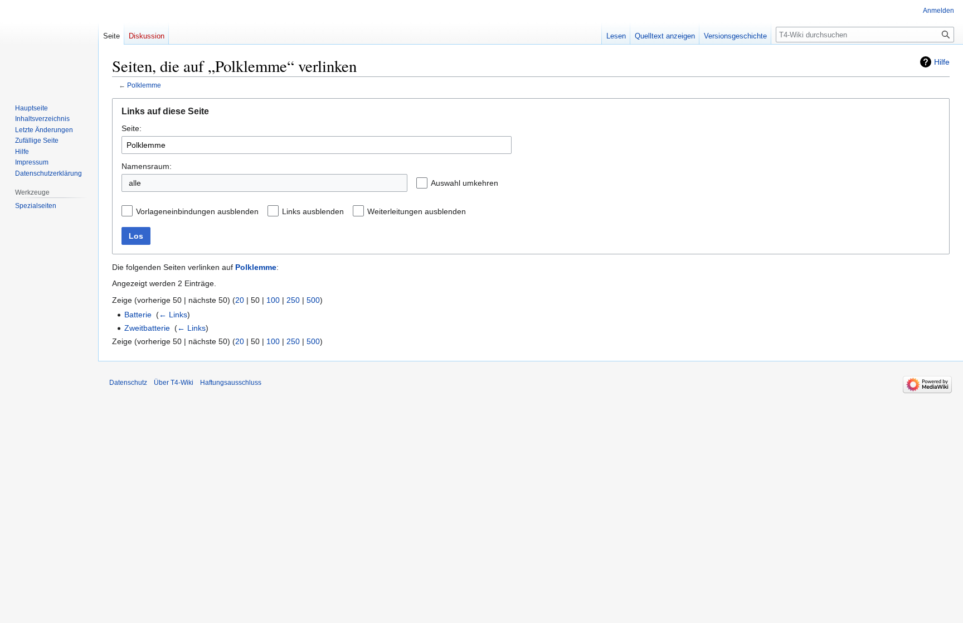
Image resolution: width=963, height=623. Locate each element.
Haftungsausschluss (230, 383)
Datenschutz (128, 383)
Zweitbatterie (147, 327)
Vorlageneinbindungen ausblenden (197, 211)
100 (273, 300)
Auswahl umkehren (464, 182)
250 (293, 300)
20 (239, 300)
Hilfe (942, 61)
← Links (173, 314)
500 (313, 300)
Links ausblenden (313, 211)
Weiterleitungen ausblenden (416, 211)
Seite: (131, 128)
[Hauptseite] (49, 44)
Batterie (138, 314)
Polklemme (144, 85)
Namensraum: (146, 166)
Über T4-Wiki (173, 383)
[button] (507, 183)
